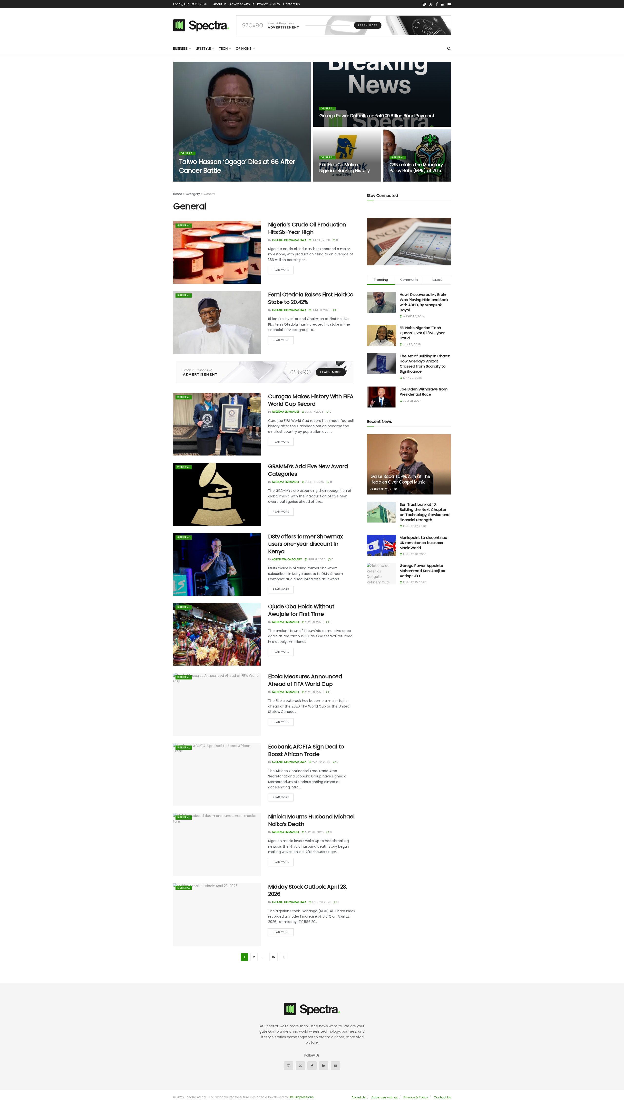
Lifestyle (203, 48)
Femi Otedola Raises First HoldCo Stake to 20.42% (310, 298)
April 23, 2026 (321, 902)
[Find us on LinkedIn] (442, 4)
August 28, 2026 (385, 489)
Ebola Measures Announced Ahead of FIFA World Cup (305, 680)
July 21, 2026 (401, 180)
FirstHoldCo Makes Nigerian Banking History (344, 168)
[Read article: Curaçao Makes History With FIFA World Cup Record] (217, 424)
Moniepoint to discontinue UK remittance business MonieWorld (423, 542)
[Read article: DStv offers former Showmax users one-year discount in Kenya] (217, 564)
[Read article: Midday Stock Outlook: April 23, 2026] (217, 914)
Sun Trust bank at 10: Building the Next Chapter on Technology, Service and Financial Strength (424, 512)
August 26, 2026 (414, 554)
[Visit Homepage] (201, 25)
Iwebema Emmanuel (196, 180)
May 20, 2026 (314, 832)
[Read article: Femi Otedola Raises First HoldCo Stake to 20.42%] (217, 322)
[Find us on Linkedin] (323, 1065)
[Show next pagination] (283, 957)
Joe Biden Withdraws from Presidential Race (424, 392)
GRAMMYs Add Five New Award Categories (308, 470)
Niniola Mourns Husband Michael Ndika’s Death (311, 820)
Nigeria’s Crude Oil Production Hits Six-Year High (307, 228)
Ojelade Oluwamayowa (289, 240)
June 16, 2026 (314, 482)
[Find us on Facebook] (437, 4)
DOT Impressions (301, 1097)
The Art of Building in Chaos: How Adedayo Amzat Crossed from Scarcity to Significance (425, 363)
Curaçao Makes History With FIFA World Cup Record (310, 400)
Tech (223, 48)
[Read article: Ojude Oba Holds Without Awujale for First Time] (217, 634)
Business (180, 48)
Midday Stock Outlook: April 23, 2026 (307, 890)
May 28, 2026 (313, 692)
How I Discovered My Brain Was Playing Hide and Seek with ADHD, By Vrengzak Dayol (424, 302)
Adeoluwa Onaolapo (287, 559)
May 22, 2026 (320, 762)
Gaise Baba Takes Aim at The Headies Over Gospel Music (400, 479)
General (187, 153)
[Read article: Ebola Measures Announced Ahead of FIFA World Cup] (217, 704)
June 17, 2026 (313, 412)
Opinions (243, 48)
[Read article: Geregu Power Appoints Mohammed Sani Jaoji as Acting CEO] (381, 573)
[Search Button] (449, 48)
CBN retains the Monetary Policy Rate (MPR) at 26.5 (416, 168)
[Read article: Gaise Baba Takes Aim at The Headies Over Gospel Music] (409, 464)
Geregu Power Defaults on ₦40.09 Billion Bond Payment (376, 116)
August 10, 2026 (333, 125)
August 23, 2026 (227, 180)
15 (273, 957)
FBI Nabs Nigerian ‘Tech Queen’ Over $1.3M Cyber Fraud (422, 332)
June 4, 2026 (316, 559)
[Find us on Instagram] (424, 4)
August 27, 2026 (414, 526)
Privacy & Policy (268, 4)
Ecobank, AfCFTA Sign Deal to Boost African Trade (306, 750)
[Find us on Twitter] (430, 4)
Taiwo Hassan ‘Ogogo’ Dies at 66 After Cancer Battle (237, 166)
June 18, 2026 (321, 310)
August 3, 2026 (333, 180)
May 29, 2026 (313, 622)
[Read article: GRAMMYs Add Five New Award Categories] (217, 494)
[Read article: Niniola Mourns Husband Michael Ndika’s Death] (217, 844)
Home (177, 194)
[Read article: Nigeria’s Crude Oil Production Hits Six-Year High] (217, 252)
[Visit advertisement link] (343, 25)
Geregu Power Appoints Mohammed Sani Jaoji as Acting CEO (422, 570)
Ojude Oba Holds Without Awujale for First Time (301, 610)
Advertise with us (241, 4)
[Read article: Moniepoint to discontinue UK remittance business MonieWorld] (381, 545)
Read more (283, 269)
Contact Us (291, 4)
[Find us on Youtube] (449, 4)
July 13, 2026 (320, 240)
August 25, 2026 (414, 582)
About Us (219, 4)
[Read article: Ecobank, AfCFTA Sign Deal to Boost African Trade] (217, 774)
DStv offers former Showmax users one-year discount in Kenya (305, 544)
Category (193, 194)
